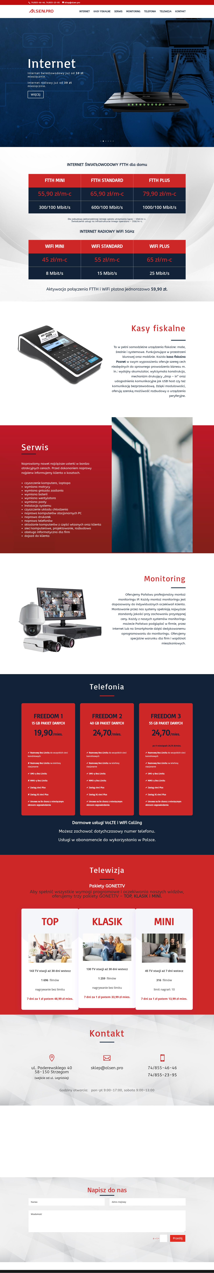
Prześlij (177, 1238)
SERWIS (118, 11)
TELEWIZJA (165, 11)
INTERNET (84, 11)
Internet (52, 63)
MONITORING (133, 11)
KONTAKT (180, 11)
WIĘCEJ (35, 94)
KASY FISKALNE (102, 11)
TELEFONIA (150, 11)
